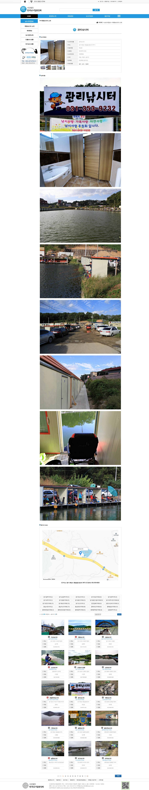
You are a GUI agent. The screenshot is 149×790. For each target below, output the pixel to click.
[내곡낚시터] (106, 755)
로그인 (101, 1)
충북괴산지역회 (96, 606)
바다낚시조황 (29, 44)
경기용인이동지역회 (96, 600)
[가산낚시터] (52, 634)
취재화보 (29, 30)
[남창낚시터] (52, 755)
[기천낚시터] (52, 725)
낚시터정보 (107, 22)
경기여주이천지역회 (112, 600)
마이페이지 (113, 1)
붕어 (80, 64)
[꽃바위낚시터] (106, 725)
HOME (101, 22)
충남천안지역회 (80, 606)
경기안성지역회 (96, 597)
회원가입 (107, 1)
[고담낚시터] (106, 634)
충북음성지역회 (112, 606)
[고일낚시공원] (79, 664)
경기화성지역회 (64, 603)
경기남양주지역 (64, 597)
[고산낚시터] (52, 664)
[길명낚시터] (79, 725)
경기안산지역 (80, 597)
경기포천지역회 (48, 603)
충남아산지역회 (64, 606)
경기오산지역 (80, 603)
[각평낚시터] (79, 634)
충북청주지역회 (80, 610)
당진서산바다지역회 (112, 603)
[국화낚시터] (106, 695)
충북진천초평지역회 (64, 610)
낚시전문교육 (29, 35)
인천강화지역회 (96, 603)
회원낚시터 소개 (29, 26)
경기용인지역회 (80, 600)
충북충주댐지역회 (96, 610)
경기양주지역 (112, 597)
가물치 (87, 64)
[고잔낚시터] (106, 664)
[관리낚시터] (79, 695)
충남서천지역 (48, 606)
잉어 (83, 64)
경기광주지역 (48, 597)
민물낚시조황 (29, 39)
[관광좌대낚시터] (52, 695)
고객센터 (120, 1)
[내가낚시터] (79, 755)
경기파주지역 (48, 600)
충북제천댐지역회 (48, 610)
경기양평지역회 (64, 600)
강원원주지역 (112, 610)
